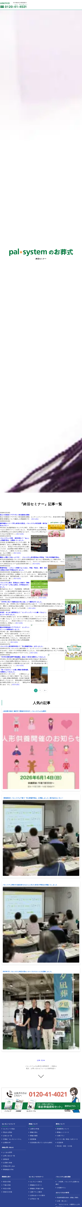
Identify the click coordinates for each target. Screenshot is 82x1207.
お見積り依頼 (7, 1162)
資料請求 (6, 1159)
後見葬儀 (33, 1139)
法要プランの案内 (36, 1192)
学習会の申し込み (9, 1166)
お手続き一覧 (34, 1199)
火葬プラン (60, 1135)
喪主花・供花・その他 (64, 1146)
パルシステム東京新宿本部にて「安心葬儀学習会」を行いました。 (22, 646)
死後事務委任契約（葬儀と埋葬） (68, 1197)
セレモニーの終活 (36, 1181)
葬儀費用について (63, 1129)
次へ (45, 690)
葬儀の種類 (34, 1135)
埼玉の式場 (7, 1188)
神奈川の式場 (7, 1192)
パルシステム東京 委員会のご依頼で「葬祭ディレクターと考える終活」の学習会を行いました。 (14, 585)
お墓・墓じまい (62, 1201)
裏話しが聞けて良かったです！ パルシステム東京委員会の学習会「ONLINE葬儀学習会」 (30, 557)
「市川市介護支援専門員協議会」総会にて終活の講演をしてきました (23, 657)
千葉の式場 (7, 1185)
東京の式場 (7, 1181)
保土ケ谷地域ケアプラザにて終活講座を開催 (14, 515)
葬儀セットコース (63, 1132)
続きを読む (35, 519)
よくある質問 (7, 1152)
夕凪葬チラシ (61, 1187)
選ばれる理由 (7, 1132)
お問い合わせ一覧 (9, 1156)
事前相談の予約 (8, 1169)
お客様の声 (7, 1142)
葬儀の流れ (34, 1132)
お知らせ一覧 (7, 1135)
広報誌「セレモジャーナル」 (12, 1139)
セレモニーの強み (9, 1129)
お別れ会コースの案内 (37, 1195)
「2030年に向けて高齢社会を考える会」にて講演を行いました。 (21, 602)
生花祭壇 (60, 1142)
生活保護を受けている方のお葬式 (41, 1142)
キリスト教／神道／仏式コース (67, 1139)
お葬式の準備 (34, 1129)
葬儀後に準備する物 (36, 1188)
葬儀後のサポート (36, 1185)
